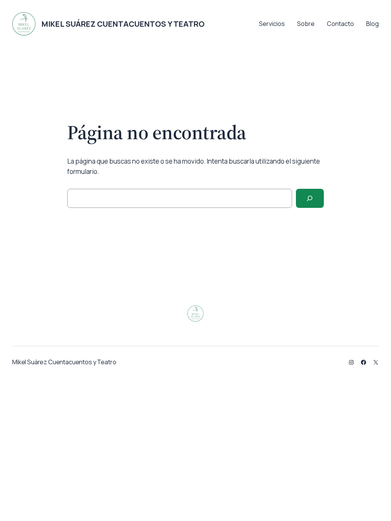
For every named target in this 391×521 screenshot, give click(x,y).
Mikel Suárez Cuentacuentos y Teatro (123, 24)
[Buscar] (310, 198)
